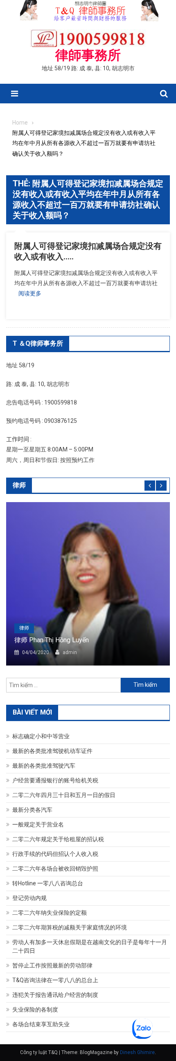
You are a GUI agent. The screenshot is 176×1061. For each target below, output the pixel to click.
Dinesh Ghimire (137, 1052)
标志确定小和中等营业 (41, 736)
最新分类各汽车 (32, 809)
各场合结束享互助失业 (41, 1024)
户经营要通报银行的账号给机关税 (55, 780)
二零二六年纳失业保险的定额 (49, 912)
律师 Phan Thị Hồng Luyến (51, 640)
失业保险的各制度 (35, 1009)
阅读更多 (29, 293)
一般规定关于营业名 (38, 824)
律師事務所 (88, 55)
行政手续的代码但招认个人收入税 (55, 854)
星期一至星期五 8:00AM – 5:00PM (49, 449)
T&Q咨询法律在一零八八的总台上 (55, 980)
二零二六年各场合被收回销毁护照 (55, 868)
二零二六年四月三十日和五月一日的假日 (63, 795)
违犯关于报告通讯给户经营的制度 (55, 995)
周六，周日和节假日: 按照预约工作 (50, 460)
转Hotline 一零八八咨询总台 (47, 883)
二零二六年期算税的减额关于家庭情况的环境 (69, 927)
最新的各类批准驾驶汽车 (43, 765)
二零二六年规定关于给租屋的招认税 (58, 839)
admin (70, 652)
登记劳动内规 (29, 898)
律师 (24, 628)
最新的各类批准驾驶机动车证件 (52, 751)
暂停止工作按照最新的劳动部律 (52, 965)
